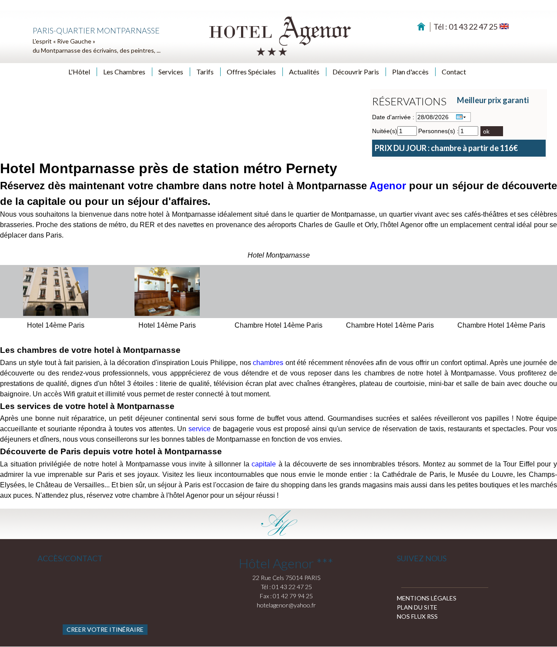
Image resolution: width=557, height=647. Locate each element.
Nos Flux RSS (417, 616)
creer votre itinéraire (105, 629)
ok (486, 131)
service (199, 428)
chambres (268, 362)
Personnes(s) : (438, 130)
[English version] (504, 26)
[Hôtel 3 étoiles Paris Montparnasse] (279, 35)
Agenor (387, 185)
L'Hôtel (79, 71)
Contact (454, 71)
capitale (264, 464)
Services (170, 71)
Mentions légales (426, 598)
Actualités (304, 71)
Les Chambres (124, 71)
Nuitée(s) (384, 130)
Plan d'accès (410, 71)
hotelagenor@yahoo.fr (286, 605)
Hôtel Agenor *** (286, 563)
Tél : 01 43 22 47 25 (465, 26)
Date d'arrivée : (393, 117)
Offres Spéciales (251, 71)
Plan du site (417, 607)
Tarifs (205, 71)
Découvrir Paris (355, 71)
